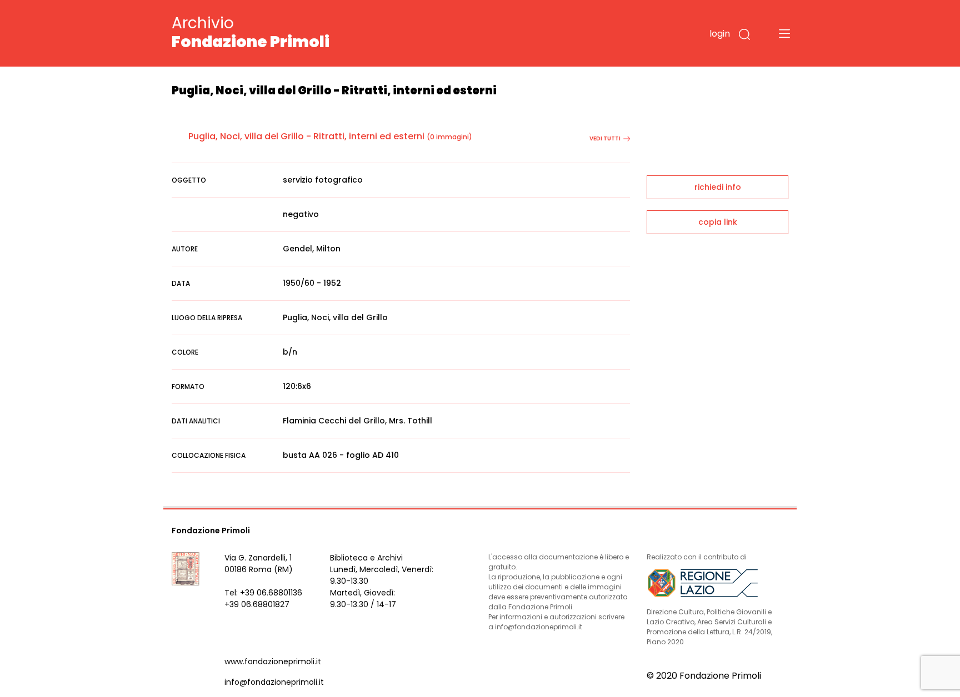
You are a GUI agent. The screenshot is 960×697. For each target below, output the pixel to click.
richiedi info (717, 187)
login (719, 33)
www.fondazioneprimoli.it (272, 661)
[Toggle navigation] (784, 33)
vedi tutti (605, 138)
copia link (717, 222)
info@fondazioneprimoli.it (274, 682)
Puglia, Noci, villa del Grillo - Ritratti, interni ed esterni (306, 136)
